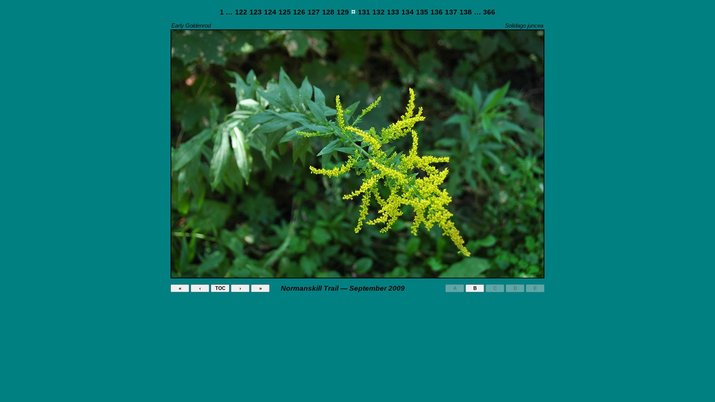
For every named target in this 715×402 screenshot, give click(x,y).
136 (436, 12)
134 (407, 12)
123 (256, 12)
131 (364, 12)
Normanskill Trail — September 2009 (343, 288)
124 (270, 12)
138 (466, 12)
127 (314, 12)
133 (393, 12)
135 (422, 12)
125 (285, 12)
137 (451, 12)
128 (328, 12)
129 (343, 12)
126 (299, 12)
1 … (226, 12)
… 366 (484, 12)
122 (241, 12)
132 (378, 12)
